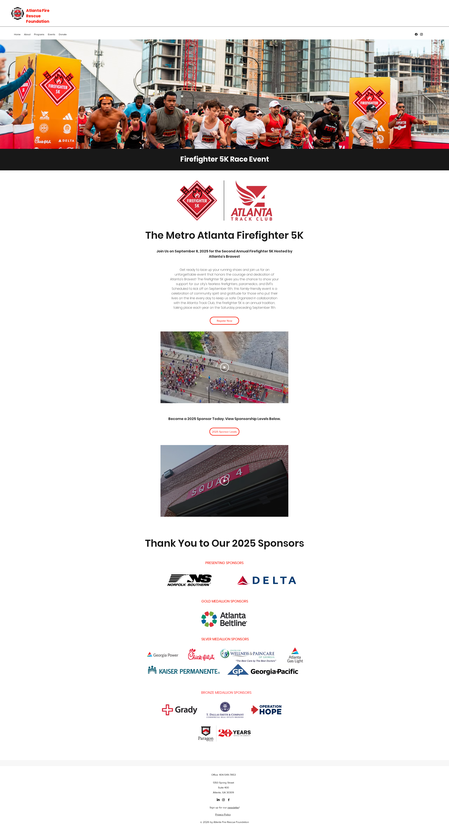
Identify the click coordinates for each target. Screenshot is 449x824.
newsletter (233, 807)
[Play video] (224, 367)
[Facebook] (416, 34)
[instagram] (421, 34)
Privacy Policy (223, 814)
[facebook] (228, 800)
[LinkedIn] (218, 800)
